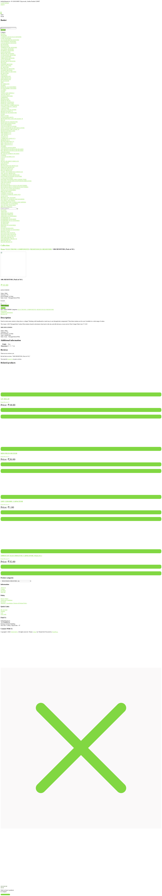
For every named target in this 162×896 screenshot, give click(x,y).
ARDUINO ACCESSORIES (9, 216)
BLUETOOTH (5, 81)
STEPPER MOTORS (6, 64)
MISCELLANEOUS (6, 206)
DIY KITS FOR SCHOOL (8, 232)
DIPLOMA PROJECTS (7, 237)
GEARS (3, 91)
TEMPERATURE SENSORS (9, 47)
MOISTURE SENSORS (7, 53)
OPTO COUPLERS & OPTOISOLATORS (12, 128)
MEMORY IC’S (5, 140)
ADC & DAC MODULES (8, 173)
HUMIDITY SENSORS (7, 50)
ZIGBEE (3, 85)
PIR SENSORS (5, 46)
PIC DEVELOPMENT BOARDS (10, 153)
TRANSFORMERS (6, 125)
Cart (2, 613)
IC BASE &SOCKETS (7, 117)
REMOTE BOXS (5, 100)
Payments (3, 601)
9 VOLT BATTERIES (7, 178)
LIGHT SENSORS (6, 56)
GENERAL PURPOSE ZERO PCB (10, 194)
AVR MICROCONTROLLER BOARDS (12, 149)
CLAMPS (3, 90)
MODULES (4, 164)
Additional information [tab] (7, 312)
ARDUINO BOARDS (7, 213)
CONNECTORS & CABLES (9, 106)
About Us (3, 587)
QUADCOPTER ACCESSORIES (10, 229)
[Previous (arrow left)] (1, 887)
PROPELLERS (5, 99)
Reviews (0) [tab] (4, 314)
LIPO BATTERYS (6, 182)
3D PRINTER (4, 223)
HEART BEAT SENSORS (8, 61)
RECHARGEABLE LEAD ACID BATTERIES (14, 185)
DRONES (3, 226)
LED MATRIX (5, 162)
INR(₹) (3, 4)
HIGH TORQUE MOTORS (8, 71)
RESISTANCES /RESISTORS (9, 122)
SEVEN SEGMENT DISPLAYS (10, 161)
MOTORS (3, 62)
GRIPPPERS (4, 97)
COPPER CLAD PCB (7, 193)
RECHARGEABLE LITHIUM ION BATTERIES (14, 187)
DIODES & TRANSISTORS (9, 112)
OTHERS (3, 155)
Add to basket (4, 305)
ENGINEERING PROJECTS (9, 239)
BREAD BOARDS (6, 191)
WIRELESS (4, 74)
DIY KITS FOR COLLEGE (8, 234)
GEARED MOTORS (6, 70)
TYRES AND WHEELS (7, 93)
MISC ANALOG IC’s (7, 144)
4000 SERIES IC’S (6, 132)
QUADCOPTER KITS (7, 228)
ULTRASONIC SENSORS (8, 55)
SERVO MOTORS (6, 65)
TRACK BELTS (5, 94)
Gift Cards (3, 614)
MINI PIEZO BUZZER (9, 453)
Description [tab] (4, 311)
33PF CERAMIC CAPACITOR (12, 501)
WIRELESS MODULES (7, 167)
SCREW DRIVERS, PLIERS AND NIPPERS (13, 202)
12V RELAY (5, 399)
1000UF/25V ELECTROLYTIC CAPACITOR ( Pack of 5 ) (21, 556)
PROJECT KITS (5, 231)
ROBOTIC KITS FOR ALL (8, 236)
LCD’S (3, 158)
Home (3, 249)
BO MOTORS (5, 73)
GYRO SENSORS (6, 38)
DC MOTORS (5, 67)
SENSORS (4, 35)
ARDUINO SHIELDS (7, 214)
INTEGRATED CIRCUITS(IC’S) (10, 129)
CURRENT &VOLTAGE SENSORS (11, 37)
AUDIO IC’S (4, 137)
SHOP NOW (35, 879)
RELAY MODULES (6, 170)
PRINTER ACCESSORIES (8, 225)
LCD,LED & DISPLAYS (8, 156)
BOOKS (3, 34)
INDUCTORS (5, 115)
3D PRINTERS (5, 222)
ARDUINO (4, 211)
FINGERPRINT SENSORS (8, 41)
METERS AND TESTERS (8, 197)
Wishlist (3, 611)
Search (3, 30)
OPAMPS (3, 146)
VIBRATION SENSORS (8, 58)
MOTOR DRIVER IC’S (7, 141)
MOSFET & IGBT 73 (7, 111)
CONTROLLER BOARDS (8, 147)
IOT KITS (3, 210)
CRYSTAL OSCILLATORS (8, 109)
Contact (3, 589)
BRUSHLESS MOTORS (8, 68)
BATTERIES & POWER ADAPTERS (11, 176)
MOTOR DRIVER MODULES (9, 165)
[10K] (13, 276)
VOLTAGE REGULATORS (8, 126)
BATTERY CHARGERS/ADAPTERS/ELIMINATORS (16, 181)
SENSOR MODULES (7, 169)
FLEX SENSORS (6, 59)
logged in (10, 359)
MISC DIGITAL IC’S (7, 143)
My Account (4, 610)
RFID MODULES (6, 79)
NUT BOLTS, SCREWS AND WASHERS (12, 199)
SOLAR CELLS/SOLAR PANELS (10, 188)
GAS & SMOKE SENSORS (8, 43)
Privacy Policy (4, 598)
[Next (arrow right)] (3, 887)
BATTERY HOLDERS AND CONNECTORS (13, 179)
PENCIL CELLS (5, 184)
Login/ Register (5, 3)
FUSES (3, 114)
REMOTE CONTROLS (7, 102)
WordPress (55, 632)
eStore (34, 632)
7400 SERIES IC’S (6, 134)
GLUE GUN (4, 196)
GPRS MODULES (6, 78)
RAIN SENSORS (5, 52)
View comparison (5, 894)
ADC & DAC (4, 135)
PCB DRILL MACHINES (8, 200)
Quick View (4, 416)
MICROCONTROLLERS (8, 131)
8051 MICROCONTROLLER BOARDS (12, 150)
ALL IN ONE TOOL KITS (8, 205)
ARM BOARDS (5, 152)
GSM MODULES (6, 76)
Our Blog (3, 590)
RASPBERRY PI (5, 217)
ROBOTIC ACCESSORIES (8, 87)
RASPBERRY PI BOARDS (8, 219)
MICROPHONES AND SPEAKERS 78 (12, 118)
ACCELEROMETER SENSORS (10, 40)
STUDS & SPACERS (7, 96)
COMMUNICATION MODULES (10, 175)
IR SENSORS (4, 44)
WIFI (2, 82)
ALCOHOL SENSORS (7, 49)
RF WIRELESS (5, 84)
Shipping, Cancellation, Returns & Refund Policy (14, 603)
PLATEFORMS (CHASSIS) (8, 88)
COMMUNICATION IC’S (8, 138)
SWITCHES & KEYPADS (8, 123)
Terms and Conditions (6, 600)
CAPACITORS (5, 108)
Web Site (3, 592)
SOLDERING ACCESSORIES (9, 203)
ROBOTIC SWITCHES (7, 103)
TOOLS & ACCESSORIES (8, 190)
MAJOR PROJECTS (6, 242)
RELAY (3, 120)
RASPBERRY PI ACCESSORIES (10, 220)
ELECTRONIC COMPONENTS (10, 105)
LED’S (3, 159)
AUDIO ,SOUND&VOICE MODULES (12, 172)
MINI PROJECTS (6, 240)
